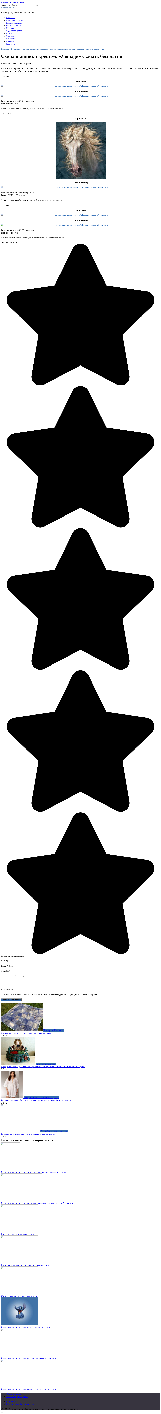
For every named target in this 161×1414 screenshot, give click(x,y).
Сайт (3, 971)
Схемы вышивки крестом (35, 49)
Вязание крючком (14, 23)
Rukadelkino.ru (8, 7)
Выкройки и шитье (14, 20)
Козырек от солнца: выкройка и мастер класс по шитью (28, 1134)
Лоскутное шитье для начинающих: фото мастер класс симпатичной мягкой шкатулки (43, 1066)
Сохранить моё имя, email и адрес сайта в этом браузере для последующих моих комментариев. (50, 994)
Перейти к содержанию (12, 2)
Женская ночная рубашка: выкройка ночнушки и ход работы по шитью (36, 1100)
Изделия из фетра (14, 31)
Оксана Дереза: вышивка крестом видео (20, 1296)
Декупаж (10, 28)
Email (4, 965)
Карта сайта (12, 1401)
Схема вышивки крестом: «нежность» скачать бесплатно (28, 1358)
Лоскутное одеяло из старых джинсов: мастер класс (26, 1033)
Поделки (10, 41)
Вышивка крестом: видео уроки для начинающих (25, 1265)
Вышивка (10, 17)
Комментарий (7, 989)
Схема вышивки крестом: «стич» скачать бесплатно (26, 1327)
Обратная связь (13, 1394)
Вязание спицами (14, 25)
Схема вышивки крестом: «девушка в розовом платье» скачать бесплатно (37, 1203)
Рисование (11, 44)
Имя (4, 960)
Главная (5, 49)
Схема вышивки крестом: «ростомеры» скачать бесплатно (29, 1389)
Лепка (9, 33)
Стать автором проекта (17, 1396)
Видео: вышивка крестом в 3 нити (18, 1234)
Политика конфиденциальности (21, 1404)
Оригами (10, 36)
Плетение (10, 39)
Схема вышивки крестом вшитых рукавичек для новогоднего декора (34, 1172)
